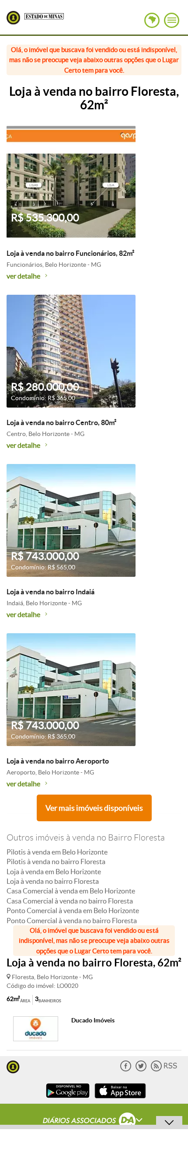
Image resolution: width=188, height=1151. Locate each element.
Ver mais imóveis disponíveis (94, 808)
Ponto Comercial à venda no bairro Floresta (72, 920)
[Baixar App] (68, 1099)
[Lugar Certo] (13, 1066)
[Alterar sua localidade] (152, 20)
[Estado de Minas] (44, 16)
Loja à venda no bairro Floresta (53, 881)
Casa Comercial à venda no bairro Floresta (70, 901)
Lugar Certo (13, 17)
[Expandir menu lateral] (171, 20)
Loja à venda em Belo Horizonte (54, 871)
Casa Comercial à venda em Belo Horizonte (71, 891)
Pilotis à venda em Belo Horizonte (57, 852)
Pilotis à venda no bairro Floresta (56, 861)
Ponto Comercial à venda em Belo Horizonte (73, 910)
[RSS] (164, 1069)
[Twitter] (141, 1069)
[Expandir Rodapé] (94, 1122)
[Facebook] (125, 1069)
